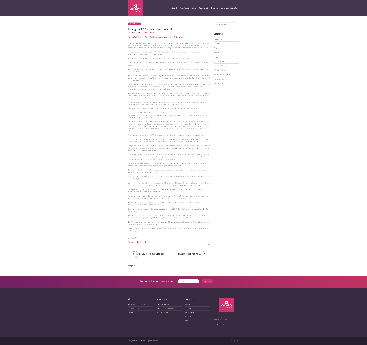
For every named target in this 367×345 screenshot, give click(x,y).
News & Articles (148, 32)
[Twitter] (237, 341)
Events (216, 48)
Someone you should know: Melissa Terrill (148, 255)
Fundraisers (188, 316)
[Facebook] (231, 341)
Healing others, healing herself (191, 253)
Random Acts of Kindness (222, 74)
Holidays (216, 52)
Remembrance (219, 79)
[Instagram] (234, 341)
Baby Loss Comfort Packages (165, 308)
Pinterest (147, 242)
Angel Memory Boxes (163, 304)
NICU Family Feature (220, 70)
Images (216, 57)
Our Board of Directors (134, 308)
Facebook (131, 242)
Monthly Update (219, 61)
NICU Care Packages (162, 312)
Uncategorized (218, 83)
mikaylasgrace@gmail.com (222, 324)
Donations (217, 44)
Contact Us (131, 312)
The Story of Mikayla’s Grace (136, 304)
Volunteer (188, 308)
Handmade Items (190, 312)
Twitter (139, 242)
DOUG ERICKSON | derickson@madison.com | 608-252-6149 (163, 37)
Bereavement (218, 39)
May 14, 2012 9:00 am (135, 37)
